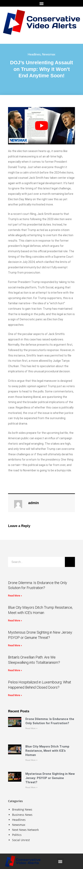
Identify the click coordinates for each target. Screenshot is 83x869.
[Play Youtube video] (41, 126)
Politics (17, 835)
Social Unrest (21, 840)
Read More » (15, 595)
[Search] (70, 562)
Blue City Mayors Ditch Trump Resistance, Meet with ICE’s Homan (47, 751)
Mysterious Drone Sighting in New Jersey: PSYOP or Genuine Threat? (50, 778)
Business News (22, 815)
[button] (41, 3)
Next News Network (25, 830)
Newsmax (48, 54)
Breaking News (22, 809)
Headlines (34, 54)
